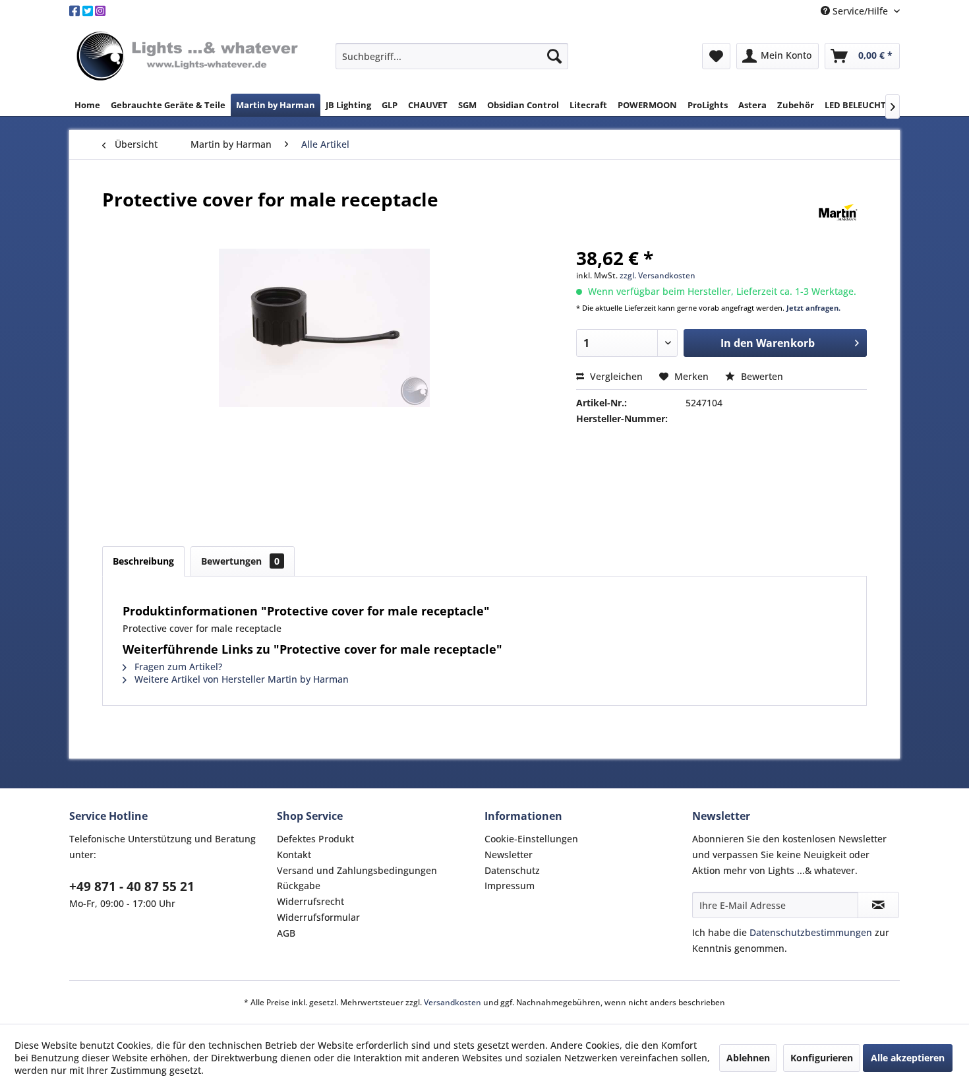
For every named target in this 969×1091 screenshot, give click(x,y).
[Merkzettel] (716, 56)
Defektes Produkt (315, 838)
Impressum (509, 885)
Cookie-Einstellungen (531, 838)
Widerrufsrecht (310, 901)
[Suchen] (554, 56)
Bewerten (760, 376)
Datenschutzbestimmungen (810, 932)
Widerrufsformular (318, 917)
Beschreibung (143, 561)
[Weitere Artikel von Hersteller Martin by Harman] (838, 212)
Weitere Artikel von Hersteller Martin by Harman (240, 679)
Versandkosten (452, 1002)
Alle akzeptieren (908, 1057)
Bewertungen (240, 561)
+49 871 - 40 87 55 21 (131, 886)
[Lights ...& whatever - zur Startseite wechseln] (189, 57)
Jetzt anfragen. (813, 308)
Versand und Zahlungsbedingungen (357, 870)
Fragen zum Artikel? (177, 666)
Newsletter (508, 854)
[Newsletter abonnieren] (878, 905)
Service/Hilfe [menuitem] (860, 11)
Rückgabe (298, 885)
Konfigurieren (821, 1057)
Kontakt (294, 854)
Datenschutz (512, 870)
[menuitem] (452, 56)
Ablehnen (748, 1057)
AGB (286, 933)
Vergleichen (615, 376)
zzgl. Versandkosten (657, 275)
